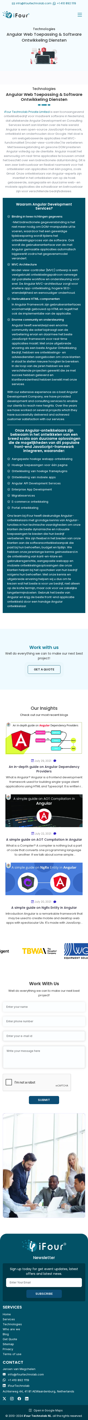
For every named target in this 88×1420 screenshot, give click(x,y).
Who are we (11, 1329)
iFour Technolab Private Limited (27, 112)
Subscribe (44, 1293)
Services (9, 1319)
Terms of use (12, 1354)
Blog (6, 1334)
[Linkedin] (26, 1398)
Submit (44, 1100)
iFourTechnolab (19, 1385)
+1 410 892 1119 (18, 1380)
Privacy (8, 1349)
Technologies (12, 1324)
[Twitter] (4, 1398)
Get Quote (10, 1339)
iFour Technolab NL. (38, 1416)
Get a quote (44, 669)
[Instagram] (12, 1398)
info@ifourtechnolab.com (33, 3)
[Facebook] (19, 1398)
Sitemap (8, 1344)
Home (7, 1314)
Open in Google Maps (48, 1410)
